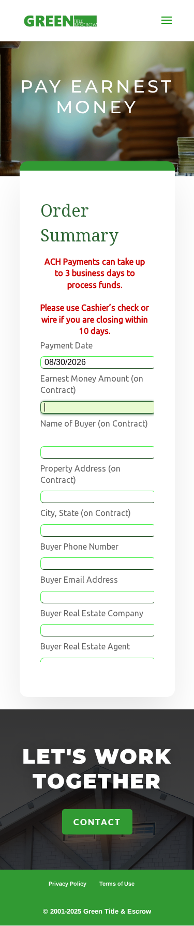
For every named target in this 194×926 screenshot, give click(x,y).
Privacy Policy (67, 884)
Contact (97, 822)
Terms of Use (117, 884)
